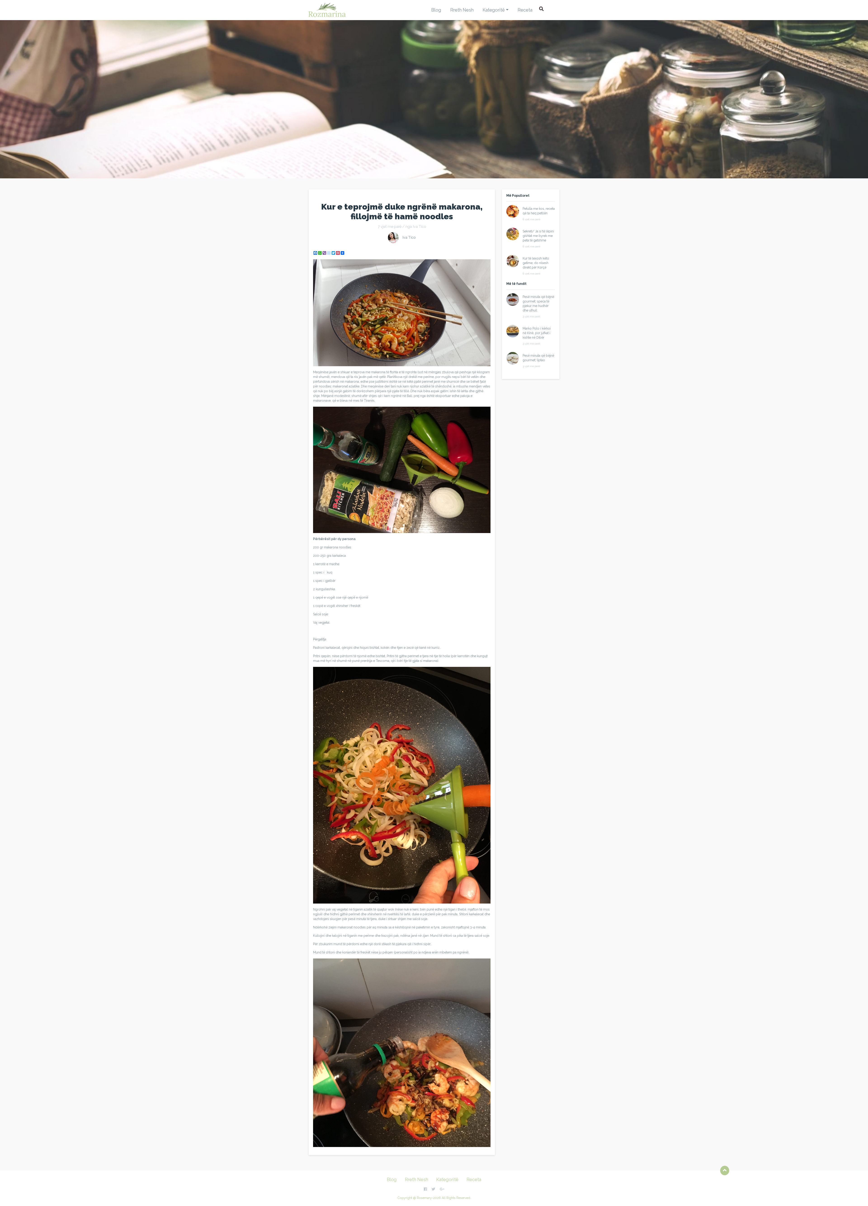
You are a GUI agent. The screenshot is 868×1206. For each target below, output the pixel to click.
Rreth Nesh (462, 10)
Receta (525, 10)
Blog (436, 10)
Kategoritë (494, 10)
